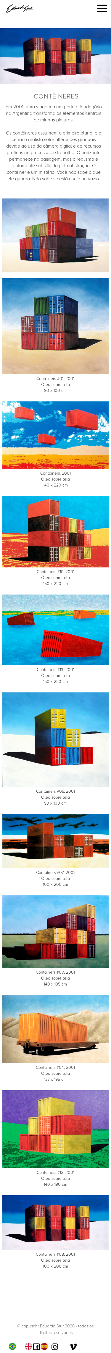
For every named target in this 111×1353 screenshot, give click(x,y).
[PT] (14, 1346)
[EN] (30, 1346)
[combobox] (14, 1346)
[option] (30, 1346)
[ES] (46, 1346)
